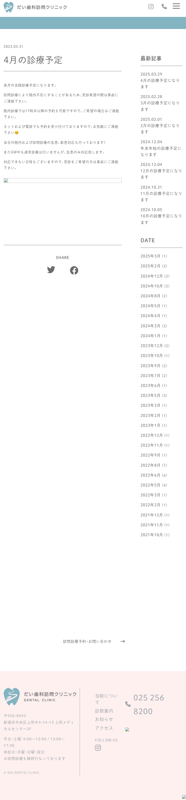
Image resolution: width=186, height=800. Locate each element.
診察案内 (104, 710)
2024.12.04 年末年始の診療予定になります (161, 148)
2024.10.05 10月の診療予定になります (161, 216)
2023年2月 (150, 415)
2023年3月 (150, 405)
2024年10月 (151, 286)
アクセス (104, 728)
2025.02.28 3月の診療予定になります (160, 102)
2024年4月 (150, 315)
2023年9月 (150, 365)
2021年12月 (151, 515)
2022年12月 (151, 435)
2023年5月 (150, 395)
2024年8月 (150, 296)
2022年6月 (150, 475)
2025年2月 (150, 266)
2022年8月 (150, 465)
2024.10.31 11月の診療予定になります (161, 193)
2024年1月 (150, 335)
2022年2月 (150, 504)
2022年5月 (150, 485)
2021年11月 (151, 525)
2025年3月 (150, 256)
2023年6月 (150, 385)
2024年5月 (150, 305)
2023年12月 (151, 345)
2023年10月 (151, 355)
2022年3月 (150, 495)
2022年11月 (151, 445)
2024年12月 (151, 276)
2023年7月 (150, 375)
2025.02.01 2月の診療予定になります (160, 125)
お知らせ (104, 719)
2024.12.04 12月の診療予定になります (161, 170)
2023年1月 (150, 425)
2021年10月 (151, 534)
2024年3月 (150, 326)
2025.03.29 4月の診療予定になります (160, 80)
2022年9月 (150, 455)
